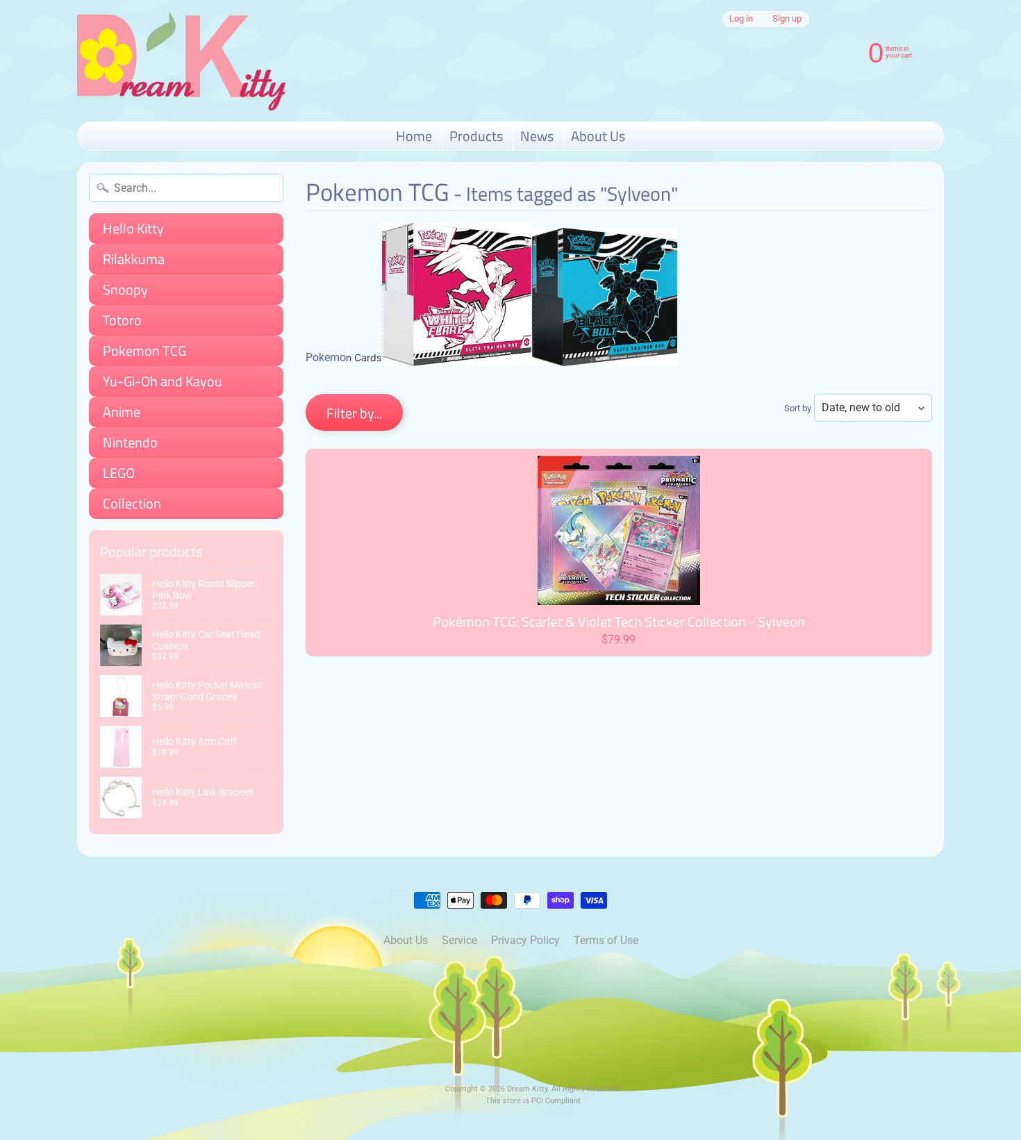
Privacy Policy (525, 940)
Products (476, 136)
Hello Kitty (133, 228)
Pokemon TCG (144, 350)
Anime (121, 411)
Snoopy (125, 289)
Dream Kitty (527, 1088)
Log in (741, 19)
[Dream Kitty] (181, 60)
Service (459, 940)
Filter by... (354, 413)
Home (414, 136)
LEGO (119, 473)
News (537, 136)
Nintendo (130, 442)
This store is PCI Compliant (533, 1100)
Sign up (787, 19)
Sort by (797, 408)
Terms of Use (606, 940)
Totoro (122, 320)
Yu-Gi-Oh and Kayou (162, 381)
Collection (132, 503)
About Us (598, 136)
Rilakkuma (134, 259)
